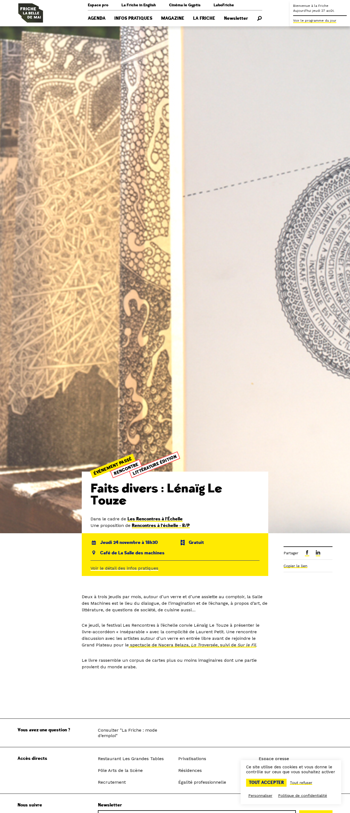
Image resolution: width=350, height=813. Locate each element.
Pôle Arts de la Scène (120, 770)
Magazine (172, 18)
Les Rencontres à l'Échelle (155, 519)
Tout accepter (266, 782)
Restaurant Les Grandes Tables (131, 758)
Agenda (97, 18)
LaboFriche (224, 5)
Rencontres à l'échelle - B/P (161, 525)
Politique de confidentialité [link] (302, 795)
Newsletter (236, 18)
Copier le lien (295, 566)
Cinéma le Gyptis (184, 5)
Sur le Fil (247, 644)
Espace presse (274, 758)
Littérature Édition (154, 465)
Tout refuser (301, 782)
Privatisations (192, 758)
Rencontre (126, 468)
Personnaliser (260, 795)
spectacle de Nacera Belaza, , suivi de (183, 644)
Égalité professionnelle (202, 782)
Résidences (190, 770)
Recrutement (112, 782)
